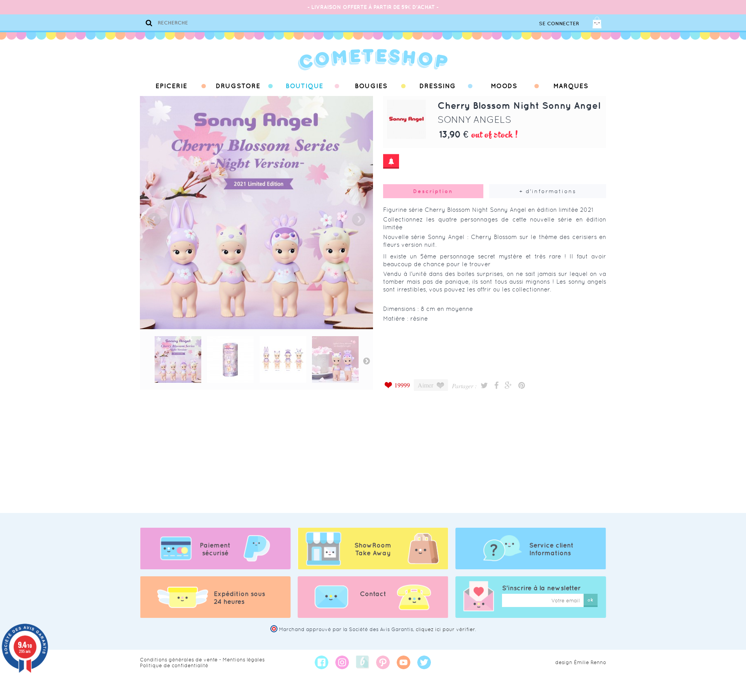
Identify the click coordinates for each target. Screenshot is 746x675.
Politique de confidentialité (174, 665)
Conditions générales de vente (179, 660)
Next (366, 361)
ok (590, 599)
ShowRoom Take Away (372, 549)
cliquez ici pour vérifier (445, 629)
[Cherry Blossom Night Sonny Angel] (178, 359)
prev (154, 219)
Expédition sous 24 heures (239, 597)
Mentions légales (244, 660)
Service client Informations (551, 549)
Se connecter (559, 23)
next (358, 219)
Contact (373, 594)
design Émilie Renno (580, 662)
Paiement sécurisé (215, 549)
